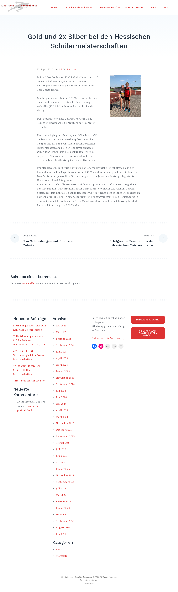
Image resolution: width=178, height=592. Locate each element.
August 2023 (63, 442)
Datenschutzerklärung (89, 580)
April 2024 (62, 410)
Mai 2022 (61, 495)
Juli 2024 (61, 390)
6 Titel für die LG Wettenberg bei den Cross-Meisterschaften (28, 355)
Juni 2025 (61, 351)
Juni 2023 (61, 455)
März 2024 (62, 416)
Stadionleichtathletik (77, 7)
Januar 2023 (63, 469)
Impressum (88, 583)
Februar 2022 (63, 501)
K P (60, 69)
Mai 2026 (61, 325)
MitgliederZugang (148, 320)
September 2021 (65, 521)
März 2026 (62, 332)
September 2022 (65, 481)
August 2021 (63, 527)
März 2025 (62, 364)
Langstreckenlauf (107, 7)
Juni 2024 (61, 397)
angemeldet (29, 283)
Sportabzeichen (134, 7)
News (54, 7)
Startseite (71, 69)
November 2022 (65, 475)
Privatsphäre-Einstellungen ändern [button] (148, 333)
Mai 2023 (61, 462)
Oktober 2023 (64, 429)
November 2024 (65, 377)
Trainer (152, 7)
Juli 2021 (61, 534)
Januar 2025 (63, 371)
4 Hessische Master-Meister (29, 380)
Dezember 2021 (65, 514)
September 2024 (65, 384)
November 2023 (65, 423)
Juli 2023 (61, 449)
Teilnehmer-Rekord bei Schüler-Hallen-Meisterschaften (26, 370)
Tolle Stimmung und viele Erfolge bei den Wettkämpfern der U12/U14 (29, 340)
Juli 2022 (61, 488)
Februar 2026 (63, 338)
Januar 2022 (63, 508)
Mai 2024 (61, 403)
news (59, 549)
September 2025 (65, 345)
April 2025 (62, 358)
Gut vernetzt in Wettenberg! (108, 338)
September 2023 (65, 436)
